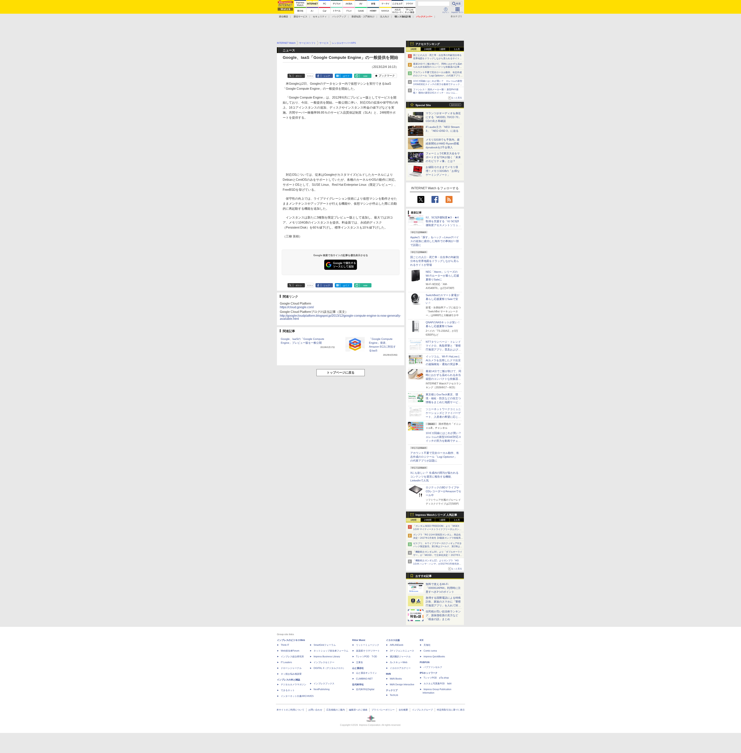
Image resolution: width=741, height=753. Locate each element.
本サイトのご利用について (290, 709)
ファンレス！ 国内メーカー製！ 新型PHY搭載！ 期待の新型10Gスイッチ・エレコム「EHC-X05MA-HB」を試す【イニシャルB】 (436, 92)
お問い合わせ (315, 709)
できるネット (288, 690)
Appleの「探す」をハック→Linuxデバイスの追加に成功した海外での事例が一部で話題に (434, 241)
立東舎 (359, 662)
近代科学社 (358, 684)
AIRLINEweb (396, 645)
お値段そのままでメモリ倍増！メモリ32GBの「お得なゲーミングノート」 (443, 170)
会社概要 (403, 709)
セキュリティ (320, 16)
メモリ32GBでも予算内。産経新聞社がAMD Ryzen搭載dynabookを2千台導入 (443, 143)
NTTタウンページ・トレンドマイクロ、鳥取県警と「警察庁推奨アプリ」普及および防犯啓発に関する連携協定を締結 (443, 349)
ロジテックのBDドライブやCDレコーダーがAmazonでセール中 (443, 491)
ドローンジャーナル (291, 668)
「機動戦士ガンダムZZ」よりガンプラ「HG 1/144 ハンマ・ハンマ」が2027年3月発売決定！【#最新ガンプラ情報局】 (436, 563)
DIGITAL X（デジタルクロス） (329, 668)
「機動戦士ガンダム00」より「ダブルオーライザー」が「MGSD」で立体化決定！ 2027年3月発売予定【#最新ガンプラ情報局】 (437, 555)
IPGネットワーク (428, 673)
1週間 (442, 49)
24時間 (427, 49)
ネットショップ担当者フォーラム (331, 650)
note (365, 76)
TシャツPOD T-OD (366, 656)
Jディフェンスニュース (402, 650)
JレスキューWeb (398, 662)
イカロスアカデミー (400, 668)
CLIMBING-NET (364, 678)
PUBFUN (425, 662)
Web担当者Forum (290, 650)
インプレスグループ (422, 709)
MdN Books (396, 678)
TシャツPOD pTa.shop (436, 677)
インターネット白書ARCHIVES (297, 696)
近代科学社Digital (365, 689)
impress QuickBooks (434, 656)
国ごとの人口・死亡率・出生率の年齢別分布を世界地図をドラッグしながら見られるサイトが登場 (434, 261)
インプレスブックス (324, 683)
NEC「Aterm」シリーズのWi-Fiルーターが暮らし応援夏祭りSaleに (442, 275)
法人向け (384, 16)
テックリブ (392, 690)
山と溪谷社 (358, 668)
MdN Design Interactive (402, 684)
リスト (310, 76)
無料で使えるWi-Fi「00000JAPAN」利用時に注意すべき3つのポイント (443, 587)
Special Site (423, 105)
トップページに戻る (340, 372)
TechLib (394, 695)
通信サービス (300, 16)
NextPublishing (322, 689)
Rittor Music (358, 640)
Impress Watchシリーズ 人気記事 (436, 514)
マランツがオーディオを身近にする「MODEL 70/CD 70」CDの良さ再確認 (443, 117)
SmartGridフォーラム (325, 645)
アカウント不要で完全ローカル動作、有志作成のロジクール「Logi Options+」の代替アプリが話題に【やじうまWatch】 (438, 75)
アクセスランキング (427, 44)
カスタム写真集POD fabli (438, 683)
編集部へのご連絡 (358, 709)
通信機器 (283, 16)
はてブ (346, 76)
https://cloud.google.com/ (297, 307)
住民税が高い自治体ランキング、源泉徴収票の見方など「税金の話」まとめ (443, 615)
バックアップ (339, 16)
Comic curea (430, 650)
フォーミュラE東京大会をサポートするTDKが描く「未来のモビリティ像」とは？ (443, 157)
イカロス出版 (393, 640)
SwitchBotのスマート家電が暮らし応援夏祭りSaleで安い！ (442, 299)
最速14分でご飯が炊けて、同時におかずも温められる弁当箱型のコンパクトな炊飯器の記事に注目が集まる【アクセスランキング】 (437, 67)
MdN (388, 674)
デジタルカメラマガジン (293, 684)
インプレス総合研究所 (292, 656)
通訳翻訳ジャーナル (400, 656)
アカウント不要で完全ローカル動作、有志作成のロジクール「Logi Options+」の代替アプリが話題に (434, 456)
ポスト (299, 76)
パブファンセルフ (433, 667)
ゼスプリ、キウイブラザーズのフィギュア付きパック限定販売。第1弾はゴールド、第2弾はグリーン (437, 546)
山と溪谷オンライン (366, 673)
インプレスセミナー (324, 662)
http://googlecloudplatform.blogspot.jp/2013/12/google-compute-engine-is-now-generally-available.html (340, 317)
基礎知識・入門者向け (363, 16)
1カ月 (457, 49)
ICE (422, 640)
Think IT (285, 645)
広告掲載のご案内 (335, 709)
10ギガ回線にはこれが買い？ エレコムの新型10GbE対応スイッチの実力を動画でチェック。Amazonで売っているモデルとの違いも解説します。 (445, 440)
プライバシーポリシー (383, 709)
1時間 (413, 49)
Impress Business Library (327, 656)
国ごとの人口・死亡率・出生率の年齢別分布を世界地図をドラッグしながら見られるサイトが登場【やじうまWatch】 (437, 58)
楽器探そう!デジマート (368, 650)
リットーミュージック (367, 645)
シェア (327, 76)
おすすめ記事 (423, 575)
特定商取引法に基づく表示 (451, 709)
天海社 (427, 645)
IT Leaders (286, 662)
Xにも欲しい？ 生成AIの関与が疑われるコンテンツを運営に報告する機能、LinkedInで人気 (434, 476)
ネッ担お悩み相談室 (291, 674)
